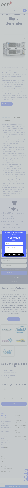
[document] (14, 244)
